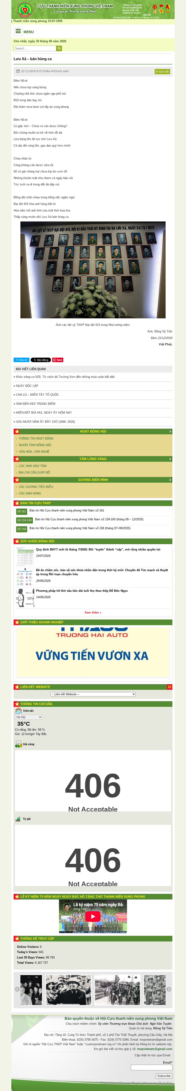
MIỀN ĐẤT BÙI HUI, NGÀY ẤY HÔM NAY (43, 412)
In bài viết (162, 71)
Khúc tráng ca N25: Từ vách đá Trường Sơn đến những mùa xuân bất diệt (65, 376)
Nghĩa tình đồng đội (35, 445)
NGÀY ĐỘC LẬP (26, 386)
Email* (167, 1062)
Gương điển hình (93, 480)
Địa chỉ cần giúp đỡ (34, 472)
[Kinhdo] (57, 640)
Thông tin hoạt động (36, 438)
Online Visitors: (28, 946)
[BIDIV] (87, 664)
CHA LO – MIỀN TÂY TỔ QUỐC (37, 394)
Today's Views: (28, 952)
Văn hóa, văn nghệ (34, 451)
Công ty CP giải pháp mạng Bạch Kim (145, 1083)
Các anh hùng (30, 493)
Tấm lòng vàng (93, 459)
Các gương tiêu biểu (36, 487)
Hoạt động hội (93, 431)
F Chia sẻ (21, 360)
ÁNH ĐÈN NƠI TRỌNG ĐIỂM (35, 403)
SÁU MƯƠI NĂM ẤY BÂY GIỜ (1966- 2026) (45, 421)
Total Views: (26, 962)
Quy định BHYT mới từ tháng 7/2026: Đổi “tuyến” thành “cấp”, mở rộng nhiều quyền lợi (98, 549)
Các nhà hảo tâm (32, 466)
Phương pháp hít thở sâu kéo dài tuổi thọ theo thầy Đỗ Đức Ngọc (82, 590)
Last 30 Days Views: (31, 957)
